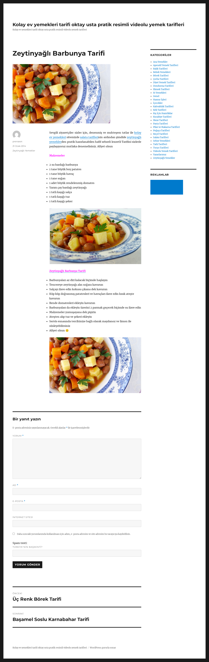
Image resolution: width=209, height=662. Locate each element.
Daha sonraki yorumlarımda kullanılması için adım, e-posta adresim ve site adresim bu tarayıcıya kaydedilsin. (73, 534)
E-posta (19, 501)
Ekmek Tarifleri (161, 89)
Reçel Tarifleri (160, 134)
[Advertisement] (167, 187)
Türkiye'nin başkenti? (27, 547)
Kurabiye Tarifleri (162, 116)
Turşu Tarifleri (161, 147)
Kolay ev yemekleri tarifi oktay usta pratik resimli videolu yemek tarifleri (98, 24)
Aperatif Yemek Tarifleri (165, 65)
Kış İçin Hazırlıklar (163, 113)
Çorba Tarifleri (160, 79)
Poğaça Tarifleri (161, 130)
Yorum (18, 435)
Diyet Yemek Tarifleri (164, 82)
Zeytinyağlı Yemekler (24, 150)
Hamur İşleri (159, 99)
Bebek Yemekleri (161, 72)
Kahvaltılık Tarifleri (163, 106)
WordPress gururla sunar (103, 647)
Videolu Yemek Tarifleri (165, 151)
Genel (156, 96)
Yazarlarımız (159, 154)
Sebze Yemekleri (161, 140)
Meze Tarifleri (160, 120)
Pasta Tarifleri (160, 123)
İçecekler (158, 103)
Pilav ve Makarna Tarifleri (166, 127)
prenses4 (17, 141)
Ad (15, 485)
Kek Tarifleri (159, 110)
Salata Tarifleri (161, 137)
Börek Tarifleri (161, 75)
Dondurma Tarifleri (163, 86)
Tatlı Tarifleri (160, 144)
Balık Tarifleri (160, 68)
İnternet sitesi (23, 517)
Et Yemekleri (159, 92)
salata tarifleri (89, 137)
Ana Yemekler (160, 61)
